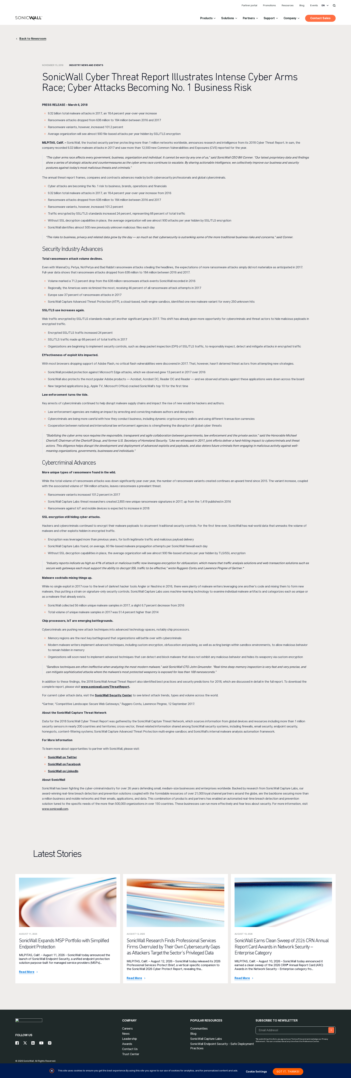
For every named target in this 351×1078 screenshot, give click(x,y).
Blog (301, 5)
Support (269, 18)
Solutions (227, 18)
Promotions (269, 5)
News (126, 1033)
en (323, 5)
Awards (127, 1044)
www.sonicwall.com (55, 809)
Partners (249, 18)
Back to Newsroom (32, 38)
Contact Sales (320, 18)
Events (314, 5)
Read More (26, 972)
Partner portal (249, 5)
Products (206, 18)
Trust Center (130, 1054)
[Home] (28, 18)
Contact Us (130, 1049)
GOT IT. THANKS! (288, 1071)
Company (290, 18)
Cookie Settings (256, 1071)
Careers (127, 1028)
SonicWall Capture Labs (206, 1039)
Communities (199, 1028)
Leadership (129, 1039)
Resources (288, 5)
